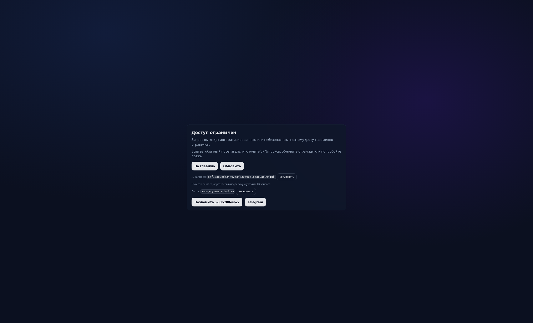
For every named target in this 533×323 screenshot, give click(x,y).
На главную (204, 166)
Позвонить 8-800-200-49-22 (216, 202)
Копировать (286, 176)
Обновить (232, 166)
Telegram (255, 202)
